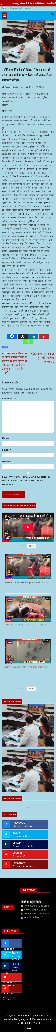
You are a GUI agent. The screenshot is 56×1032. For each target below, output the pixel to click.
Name (7, 438)
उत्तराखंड (5, 347)
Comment (9, 398)
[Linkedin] (33, 336)
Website (6, 461)
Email (6, 449)
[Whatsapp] (28, 341)
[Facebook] (12, 336)
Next (31, 546)
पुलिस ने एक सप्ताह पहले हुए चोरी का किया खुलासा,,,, (42, 357)
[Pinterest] (44, 336)
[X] (23, 336)
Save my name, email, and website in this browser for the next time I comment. (26, 480)
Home (28, 1028)
